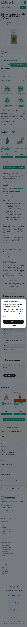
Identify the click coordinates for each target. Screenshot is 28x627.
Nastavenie (13, 325)
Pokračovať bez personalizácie (10, 301)
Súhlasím (13, 322)
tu (6, 316)
